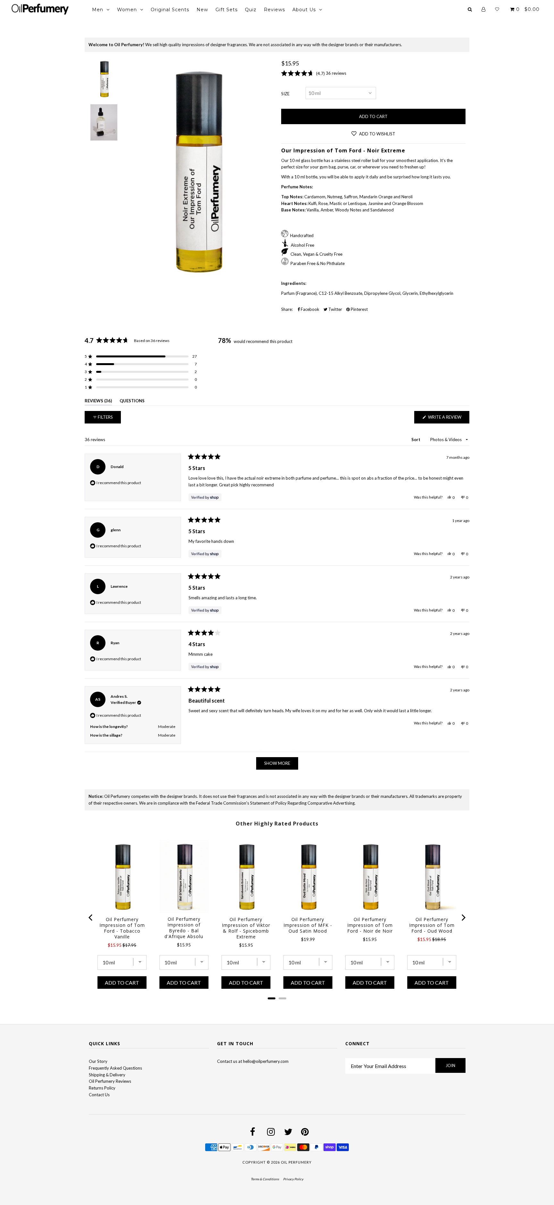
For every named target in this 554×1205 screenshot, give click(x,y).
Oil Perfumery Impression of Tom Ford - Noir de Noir (370, 925)
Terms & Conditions (265, 1179)
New (202, 10)
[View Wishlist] (497, 9)
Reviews (274, 10)
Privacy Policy (293, 1179)
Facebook (309, 309)
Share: (287, 309)
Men (97, 10)
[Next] (463, 917)
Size (285, 93)
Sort (416, 439)
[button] (141, 356)
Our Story (98, 1061)
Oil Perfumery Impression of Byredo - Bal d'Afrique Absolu (183, 927)
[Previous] (91, 917)
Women (127, 10)
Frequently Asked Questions (115, 1068)
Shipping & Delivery (107, 1074)
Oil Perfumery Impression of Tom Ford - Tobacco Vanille (122, 928)
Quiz (250, 10)
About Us (304, 10)
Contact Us (99, 1094)
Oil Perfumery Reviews (110, 1081)
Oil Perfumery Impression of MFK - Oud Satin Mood (307, 925)
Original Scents (170, 10)
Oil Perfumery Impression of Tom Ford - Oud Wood (432, 925)
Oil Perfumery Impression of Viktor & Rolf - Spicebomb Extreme (246, 928)
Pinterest (359, 309)
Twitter (334, 309)
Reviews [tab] (98, 402)
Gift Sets (226, 10)
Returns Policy (102, 1087)
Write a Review (448, 418)
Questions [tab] (132, 402)
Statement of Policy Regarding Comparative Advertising (302, 803)
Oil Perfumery (296, 1162)
